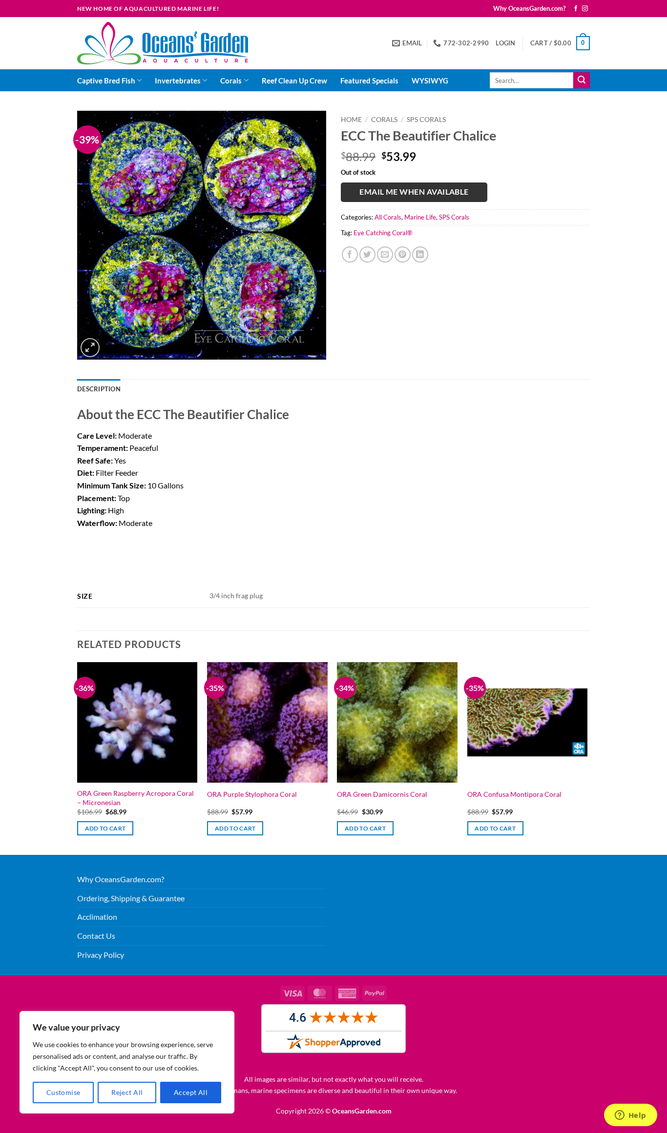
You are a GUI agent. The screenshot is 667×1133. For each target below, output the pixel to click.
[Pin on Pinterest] (403, 254)
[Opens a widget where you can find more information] (630, 1116)
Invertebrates (178, 80)
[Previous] (77, 757)
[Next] (587, 757)
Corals (231, 80)
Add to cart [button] (105, 828)
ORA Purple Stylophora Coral (252, 794)
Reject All (127, 1092)
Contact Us (96, 935)
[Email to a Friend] (385, 254)
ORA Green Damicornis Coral (382, 794)
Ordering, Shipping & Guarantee (131, 898)
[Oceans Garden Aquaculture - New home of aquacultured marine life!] (162, 43)
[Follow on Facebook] (576, 8)
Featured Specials (369, 80)
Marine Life (420, 217)
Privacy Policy (100, 954)
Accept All (191, 1092)
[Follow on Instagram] (585, 8)
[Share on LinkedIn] (420, 254)
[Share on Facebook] (350, 254)
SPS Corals (426, 119)
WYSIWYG (430, 80)
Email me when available (414, 191)
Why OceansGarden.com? (529, 8)
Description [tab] (99, 389)
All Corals (388, 217)
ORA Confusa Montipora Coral (514, 794)
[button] (505, 43)
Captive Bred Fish (106, 80)
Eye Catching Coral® (383, 233)
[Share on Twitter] (367, 254)
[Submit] (581, 80)
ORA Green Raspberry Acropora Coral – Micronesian (135, 798)
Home (351, 119)
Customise (63, 1092)
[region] (127, 1062)
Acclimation (97, 916)
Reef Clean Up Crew (294, 80)
